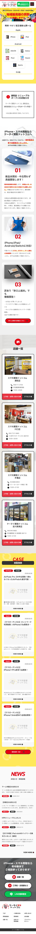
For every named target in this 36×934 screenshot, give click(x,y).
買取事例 (16, 916)
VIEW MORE (27, 852)
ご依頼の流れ (17, 913)
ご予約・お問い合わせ (11, 396)
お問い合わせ (27, 913)
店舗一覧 (20, 877)
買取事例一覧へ (16, 752)
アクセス (27, 396)
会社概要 (26, 916)
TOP (4, 913)
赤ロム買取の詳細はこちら (16, 320)
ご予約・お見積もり (20, 885)
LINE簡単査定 (20, 894)
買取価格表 (6, 916)
